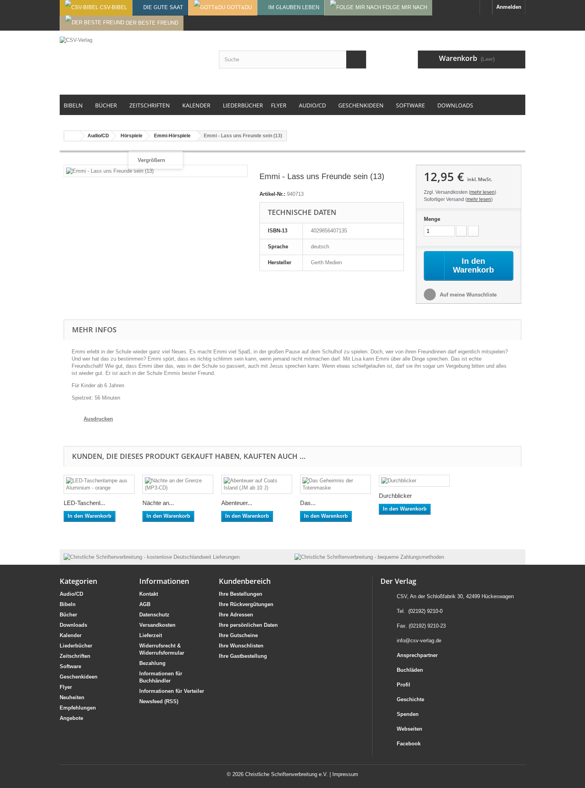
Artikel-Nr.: (272, 194)
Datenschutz (154, 615)
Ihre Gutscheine (238, 635)
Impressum (345, 774)
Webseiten (409, 729)
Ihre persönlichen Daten (248, 625)
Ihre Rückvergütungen (246, 604)
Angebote (71, 718)
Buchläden (410, 670)
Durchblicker (395, 495)
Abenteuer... (236, 502)
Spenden (408, 714)
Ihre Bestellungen (240, 594)
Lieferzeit (150, 635)
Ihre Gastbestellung (243, 656)
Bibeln (68, 604)
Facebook (409, 744)
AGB (144, 604)
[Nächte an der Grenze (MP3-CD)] (177, 484)
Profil (403, 685)
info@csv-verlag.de (419, 641)
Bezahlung (152, 663)
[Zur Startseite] (486, 7)
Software (70, 666)
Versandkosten (157, 625)
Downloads (73, 625)
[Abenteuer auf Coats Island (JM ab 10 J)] (256, 484)
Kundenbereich (245, 581)
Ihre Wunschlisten (241, 646)
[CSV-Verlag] (133, 62)
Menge (432, 219)
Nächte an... (158, 502)
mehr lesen (482, 192)
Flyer (66, 687)
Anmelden (508, 7)
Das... (308, 502)
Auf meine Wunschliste (467, 295)
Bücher (68, 615)
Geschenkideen (79, 677)
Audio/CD (71, 594)
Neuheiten (72, 697)
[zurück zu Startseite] (72, 136)
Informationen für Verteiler (171, 691)
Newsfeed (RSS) (158, 701)
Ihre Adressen (236, 615)
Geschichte (410, 699)
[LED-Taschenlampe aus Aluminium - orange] (99, 484)
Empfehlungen (78, 708)
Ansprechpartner (417, 655)
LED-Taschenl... (84, 502)
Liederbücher (76, 646)
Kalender (71, 635)
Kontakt (148, 594)
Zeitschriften (75, 656)
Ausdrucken (98, 419)
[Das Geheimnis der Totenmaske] (335, 484)
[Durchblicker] (414, 481)
